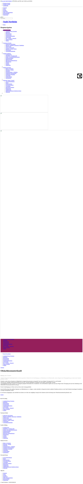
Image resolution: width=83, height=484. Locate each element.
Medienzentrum (9, 59)
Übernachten (8, 50)
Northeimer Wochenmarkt (11, 73)
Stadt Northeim (10, 21)
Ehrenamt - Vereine (10, 69)
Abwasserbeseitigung (10, 81)
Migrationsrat (8, 61)
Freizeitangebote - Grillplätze (12, 72)
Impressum (5, 11)
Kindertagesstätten (9, 58)
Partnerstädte (8, 37)
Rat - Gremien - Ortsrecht (11, 38)
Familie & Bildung (7, 53)
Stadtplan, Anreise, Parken (11, 48)
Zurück (2, 394)
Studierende (8, 65)
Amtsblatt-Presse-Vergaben (11, 31)
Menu (4, 24)
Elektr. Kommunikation (8, 12)
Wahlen (7, 40)
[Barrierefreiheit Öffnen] (79, 75)
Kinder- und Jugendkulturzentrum (13, 57)
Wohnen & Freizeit (7, 67)
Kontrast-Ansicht (6, 3)
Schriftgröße (5, 5)
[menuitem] (42, 3)
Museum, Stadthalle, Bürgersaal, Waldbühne (15, 45)
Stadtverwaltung (9, 39)
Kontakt (4, 10)
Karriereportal (8, 34)
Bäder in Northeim (9, 68)
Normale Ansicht (6, 4)
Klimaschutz (8, 88)
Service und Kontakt (10, 47)
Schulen (7, 62)
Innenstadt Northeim (10, 87)
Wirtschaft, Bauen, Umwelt (8, 80)
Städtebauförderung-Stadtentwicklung (13, 90)
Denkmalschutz (9, 83)
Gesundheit (8, 86)
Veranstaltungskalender (10, 51)
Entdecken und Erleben (10, 44)
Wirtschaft (8, 92)
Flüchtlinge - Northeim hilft (11, 55)
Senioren (7, 64)
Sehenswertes (8, 46)
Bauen (7, 82)
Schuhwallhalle (9, 76)
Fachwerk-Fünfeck (9, 85)
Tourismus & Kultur (7, 43)
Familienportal (9, 54)
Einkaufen (8, 71)
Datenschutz (5, 14)
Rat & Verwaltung (7, 30)
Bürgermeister (8, 33)
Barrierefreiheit (6, 13)
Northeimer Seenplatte (10, 74)
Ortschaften (8, 75)
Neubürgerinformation (10, 36)
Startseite (5, 7)
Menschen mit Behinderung (11, 60)
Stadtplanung (8, 89)
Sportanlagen (8, 78)
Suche (4, 9)
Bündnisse (8, 32)
